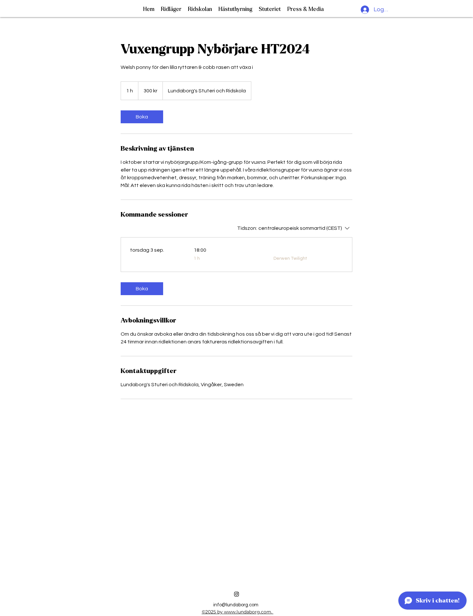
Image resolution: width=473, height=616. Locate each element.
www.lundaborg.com (247, 612)
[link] (142, 116)
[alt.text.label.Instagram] (236, 594)
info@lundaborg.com (235, 604)
